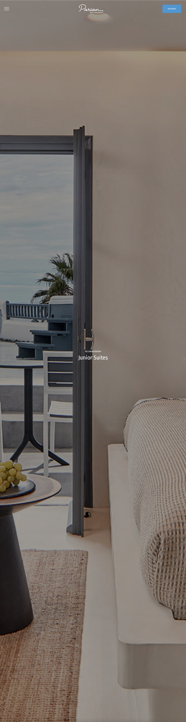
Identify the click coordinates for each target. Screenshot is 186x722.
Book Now (172, 9)
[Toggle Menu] (6, 8)
